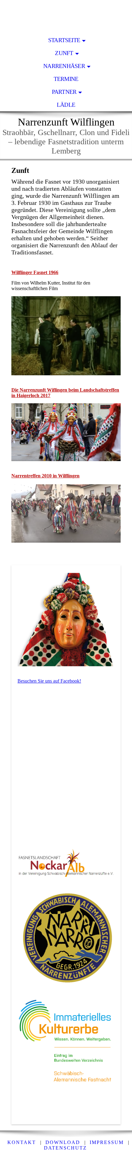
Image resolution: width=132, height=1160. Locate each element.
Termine (66, 79)
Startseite (64, 40)
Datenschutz (65, 1147)
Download (62, 1142)
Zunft (64, 53)
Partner (64, 92)
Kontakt (21, 1142)
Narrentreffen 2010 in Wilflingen (45, 475)
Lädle (66, 105)
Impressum (107, 1142)
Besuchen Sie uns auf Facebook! (49, 681)
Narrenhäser (64, 66)
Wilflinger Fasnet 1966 (34, 272)
